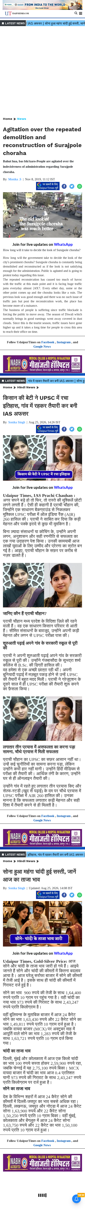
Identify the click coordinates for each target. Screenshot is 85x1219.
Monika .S (14, 179)
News (21, 119)
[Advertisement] (42, 71)
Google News (42, 346)
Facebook (47, 342)
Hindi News (26, 387)
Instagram (64, 342)
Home (7, 119)
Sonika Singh (16, 422)
